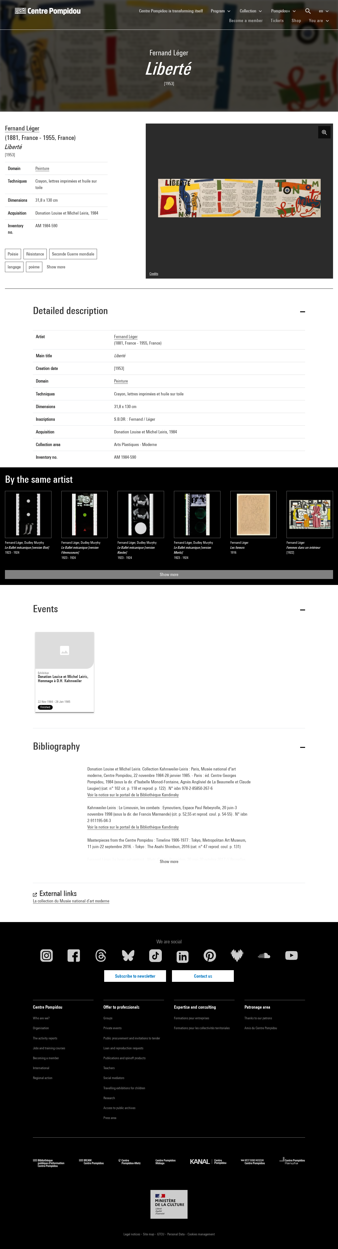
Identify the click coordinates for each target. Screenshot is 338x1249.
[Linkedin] (182, 956)
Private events (112, 1028)
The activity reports (45, 1038)
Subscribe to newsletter (135, 976)
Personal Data (176, 1234)
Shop (298, 20)
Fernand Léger (22, 128)
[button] (169, 311)
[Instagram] (46, 956)
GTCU (161, 1234)
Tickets (277, 20)
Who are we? (41, 1018)
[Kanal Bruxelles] (212, 1165)
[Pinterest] (209, 956)
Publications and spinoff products (124, 1058)
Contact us (203, 976)
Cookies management (201, 1234)
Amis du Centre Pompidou (260, 1028)
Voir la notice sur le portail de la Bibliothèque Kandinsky (133, 794)
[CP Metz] (133, 1165)
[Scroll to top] (326, 1237)
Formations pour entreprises (191, 1018)
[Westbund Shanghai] (256, 1165)
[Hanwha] (292, 1165)
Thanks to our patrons (258, 1018)
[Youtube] (291, 956)
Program (218, 10)
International (41, 1068)
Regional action (42, 1078)
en (321, 10)
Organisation (41, 1028)
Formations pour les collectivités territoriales (202, 1028)
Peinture (42, 168)
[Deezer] (237, 956)
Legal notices (132, 1234)
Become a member (248, 20)
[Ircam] (95, 1165)
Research (109, 1098)
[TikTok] (155, 956)
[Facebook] (73, 956)
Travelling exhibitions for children (124, 1088)
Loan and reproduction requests (123, 1048)
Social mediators (113, 1078)
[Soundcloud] (264, 956)
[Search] (308, 11)
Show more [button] (169, 861)
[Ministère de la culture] (169, 1204)
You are (316, 20)
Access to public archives (119, 1108)
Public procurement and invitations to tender (131, 1038)
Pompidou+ (281, 10)
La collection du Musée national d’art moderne (71, 900)
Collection (248, 10)
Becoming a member (46, 1058)
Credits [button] (153, 274)
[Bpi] (52, 1165)
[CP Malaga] (169, 1165)
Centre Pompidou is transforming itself (173, 10)
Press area (109, 1118)
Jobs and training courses (49, 1048)
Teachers (109, 1068)
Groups (107, 1018)
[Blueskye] (128, 956)
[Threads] (101, 956)
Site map (149, 1234)
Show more (169, 574)
